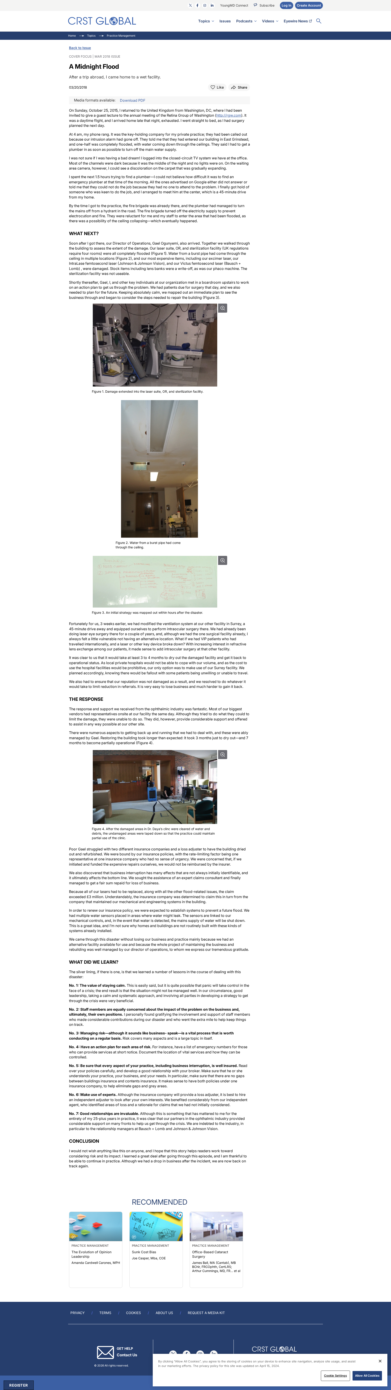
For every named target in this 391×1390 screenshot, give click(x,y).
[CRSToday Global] (102, 21)
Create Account (309, 5)
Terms (105, 1313)
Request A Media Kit (206, 1313)
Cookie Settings (335, 1375)
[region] (270, 1370)
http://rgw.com (228, 115)
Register (18, 1385)
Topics (204, 21)
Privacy (77, 1313)
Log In (286, 5)
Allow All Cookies (367, 1375)
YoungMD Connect (234, 5)
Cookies (133, 1313)
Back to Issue (80, 48)
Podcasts (244, 21)
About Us (164, 1313)
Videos (268, 21)
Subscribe (267, 5)
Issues (225, 21)
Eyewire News (296, 21)
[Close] (380, 1361)
